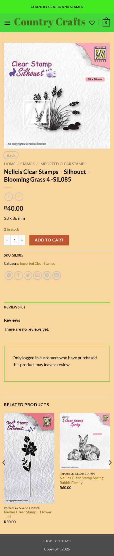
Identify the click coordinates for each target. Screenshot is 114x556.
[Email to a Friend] (37, 275)
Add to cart (49, 239)
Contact (63, 541)
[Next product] (9, 196)
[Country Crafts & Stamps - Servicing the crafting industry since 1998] (49, 23)
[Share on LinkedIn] (56, 275)
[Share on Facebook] (18, 275)
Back (11, 155)
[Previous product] (19, 196)
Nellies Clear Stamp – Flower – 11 (28, 514)
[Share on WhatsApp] (9, 275)
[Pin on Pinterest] (47, 275)
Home (9, 164)
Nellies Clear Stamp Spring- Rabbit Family (82, 480)
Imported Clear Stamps (63, 164)
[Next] (110, 472)
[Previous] (4, 472)
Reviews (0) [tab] (14, 307)
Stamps (27, 164)
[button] (7, 22)
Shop (47, 541)
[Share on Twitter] (28, 275)
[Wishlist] (92, 23)
